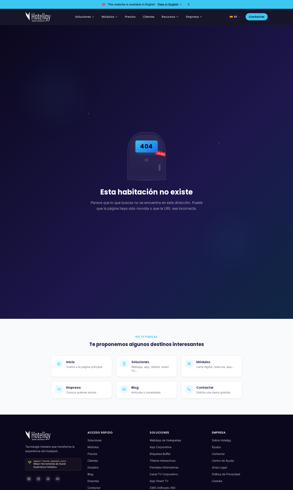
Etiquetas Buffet (160, 453)
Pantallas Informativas (164, 467)
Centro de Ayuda (223, 460)
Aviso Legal (219, 467)
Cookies (217, 481)
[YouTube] (57, 478)
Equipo (216, 447)
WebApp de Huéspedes (165, 440)
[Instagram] (38, 478)
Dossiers (93, 467)
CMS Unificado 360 (162, 487)
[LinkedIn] (28, 478)
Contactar (256, 17)
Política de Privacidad (226, 474)
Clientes (148, 17)
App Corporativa (160, 447)
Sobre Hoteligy (221, 440)
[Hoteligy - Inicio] (37, 17)
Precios (130, 17)
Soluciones (83, 17)
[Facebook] (48, 478)
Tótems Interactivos (162, 460)
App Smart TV (159, 481)
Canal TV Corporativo (164, 474)
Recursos (168, 17)
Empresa (192, 17)
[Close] (188, 4)
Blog (90, 474)
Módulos (108, 17)
